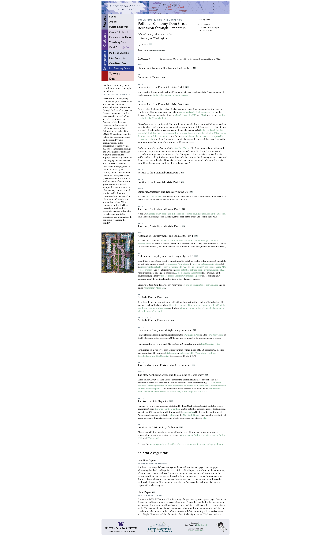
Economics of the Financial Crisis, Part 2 (161, 104)
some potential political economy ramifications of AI (199, 270)
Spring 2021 (199, 435)
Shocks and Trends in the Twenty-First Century (165, 68)
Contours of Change (149, 78)
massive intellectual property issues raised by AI (163, 267)
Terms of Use (199, 531)
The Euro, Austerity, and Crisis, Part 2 (159, 226)
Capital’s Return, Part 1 (151, 297)
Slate (205, 418)
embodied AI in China (178, 264)
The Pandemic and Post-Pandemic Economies (164, 365)
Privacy (190, 531)
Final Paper (145, 492)
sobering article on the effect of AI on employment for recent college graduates (186, 444)
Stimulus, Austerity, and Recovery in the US (163, 192)
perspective (188, 412)
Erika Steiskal (201, 525)
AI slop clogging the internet (188, 273)
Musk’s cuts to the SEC (185, 115)
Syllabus (143, 44)
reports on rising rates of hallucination (200, 285)
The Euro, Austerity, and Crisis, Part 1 (159, 209)
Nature (172, 415)
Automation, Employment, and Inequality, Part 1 (166, 236)
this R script (170, 353)
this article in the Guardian (167, 409)
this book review (153, 197)
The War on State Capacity (153, 401)
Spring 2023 (187, 435)
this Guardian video (210, 344)
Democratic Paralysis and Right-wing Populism (165, 330)
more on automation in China (206, 264)
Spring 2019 (212, 435)
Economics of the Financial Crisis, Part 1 (161, 87)
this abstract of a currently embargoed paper (181, 276)
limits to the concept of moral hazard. (170, 95)
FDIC (203, 115)
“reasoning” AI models (154, 288)
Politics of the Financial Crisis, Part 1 (159, 173)
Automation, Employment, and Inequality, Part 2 (166, 256)
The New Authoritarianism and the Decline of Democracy (171, 375)
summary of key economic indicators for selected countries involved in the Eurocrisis (186, 214)
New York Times (181, 148)
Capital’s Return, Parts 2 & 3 (154, 320)
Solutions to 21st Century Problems (158, 427)
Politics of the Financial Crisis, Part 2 (159, 182)
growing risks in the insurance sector (197, 112)
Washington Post (192, 335)
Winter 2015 (153, 438)
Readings (143, 50)
